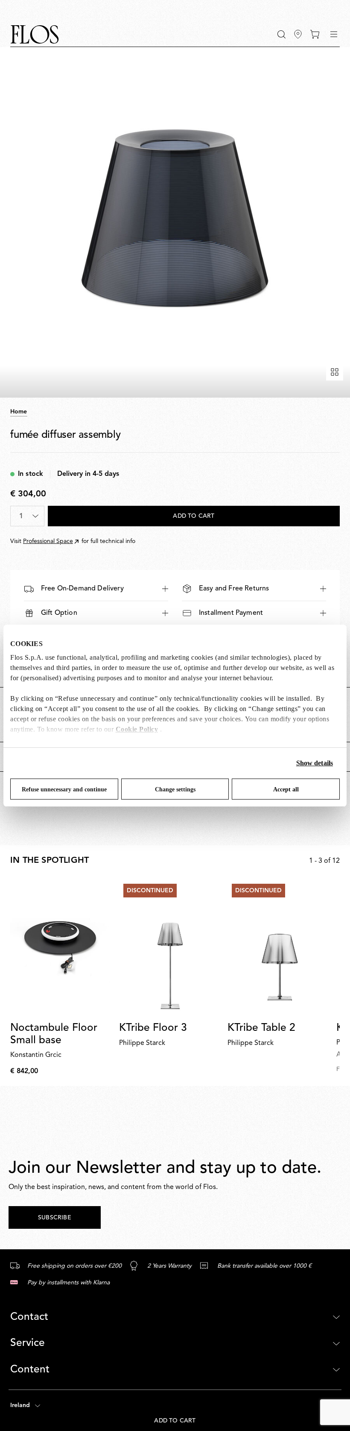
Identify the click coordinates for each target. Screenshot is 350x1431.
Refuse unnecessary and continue (64, 789)
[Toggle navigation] (333, 34)
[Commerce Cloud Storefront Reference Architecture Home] (34, 34)
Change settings (175, 789)
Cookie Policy (137, 729)
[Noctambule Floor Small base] (61, 947)
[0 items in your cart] (315, 34)
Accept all (286, 789)
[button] (281, 34)
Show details (314, 763)
